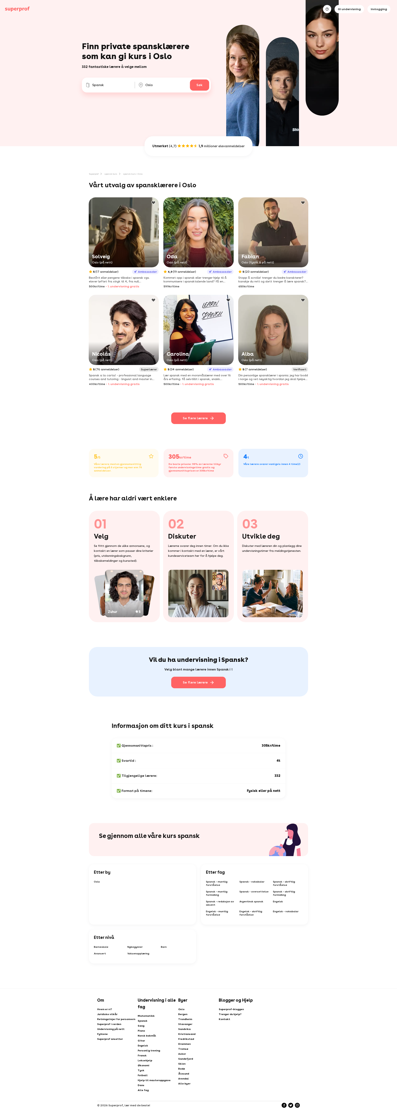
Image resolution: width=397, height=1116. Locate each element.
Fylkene (102, 1034)
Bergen (182, 1014)
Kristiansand (186, 1034)
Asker (182, 1053)
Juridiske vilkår (107, 1014)
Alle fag (143, 1090)
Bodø (181, 1068)
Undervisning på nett (110, 1029)
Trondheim (185, 1019)
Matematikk (146, 1015)
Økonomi (143, 1065)
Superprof (94, 174)
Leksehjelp (145, 1060)
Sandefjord (185, 1058)
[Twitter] (290, 1105)
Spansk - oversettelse (254, 891)
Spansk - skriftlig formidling (284, 893)
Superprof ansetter (110, 1039)
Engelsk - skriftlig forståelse (250, 913)
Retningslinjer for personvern (116, 1019)
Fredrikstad (186, 1039)
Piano (141, 1030)
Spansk (142, 1020)
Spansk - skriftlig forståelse (284, 883)
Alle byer (184, 1083)
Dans (141, 1085)
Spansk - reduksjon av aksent (220, 903)
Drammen (184, 1044)
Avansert (100, 953)
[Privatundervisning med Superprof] (17, 9)
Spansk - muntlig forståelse (216, 883)
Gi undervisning (349, 9)
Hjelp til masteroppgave (154, 1080)
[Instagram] (297, 1105)
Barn (164, 946)
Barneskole (101, 946)
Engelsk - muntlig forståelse (217, 913)
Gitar (141, 1040)
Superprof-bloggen (231, 1009)
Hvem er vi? (104, 1009)
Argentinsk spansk (251, 901)
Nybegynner (135, 946)
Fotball (143, 1075)
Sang (141, 1025)
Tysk (141, 1070)
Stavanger (185, 1024)
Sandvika (184, 1029)
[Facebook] (284, 1105)
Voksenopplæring (138, 953)
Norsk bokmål (147, 1035)
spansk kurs (110, 174)
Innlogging (379, 9)
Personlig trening (149, 1050)
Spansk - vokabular (251, 881)
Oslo (97, 881)
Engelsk (278, 901)
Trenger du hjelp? (230, 1014)
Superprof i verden (109, 1024)
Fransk (142, 1055)
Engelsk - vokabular (286, 911)
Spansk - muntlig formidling (216, 893)
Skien (181, 1063)
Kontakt (224, 1019)
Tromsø (183, 1048)
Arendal (183, 1078)
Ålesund (183, 1073)
